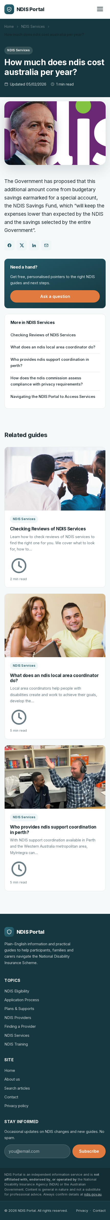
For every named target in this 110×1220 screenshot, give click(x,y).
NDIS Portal (30, 9)
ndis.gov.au (93, 1194)
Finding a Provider (20, 1026)
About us (12, 1079)
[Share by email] (46, 245)
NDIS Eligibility (16, 991)
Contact (11, 1097)
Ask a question (55, 296)
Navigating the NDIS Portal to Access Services (52, 396)
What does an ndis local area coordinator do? (52, 347)
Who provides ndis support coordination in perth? (49, 362)
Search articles (17, 1088)
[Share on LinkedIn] (34, 245)
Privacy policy (16, 1106)
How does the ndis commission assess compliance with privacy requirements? (46, 381)
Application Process (21, 1000)
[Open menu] (100, 9)
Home (9, 26)
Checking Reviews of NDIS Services (43, 335)
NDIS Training (16, 1044)
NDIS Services (33, 26)
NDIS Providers (17, 1017)
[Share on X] (22, 245)
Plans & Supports (19, 1008)
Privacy (82, 1210)
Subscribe (89, 1151)
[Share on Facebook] (9, 245)
